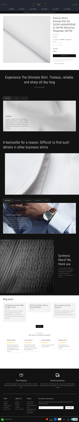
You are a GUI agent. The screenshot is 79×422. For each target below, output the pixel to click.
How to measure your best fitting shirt (62, 306)
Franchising (6, 407)
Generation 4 (38, 200)
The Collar (16, 98)
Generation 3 (28, 200)
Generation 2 (18, 200)
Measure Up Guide (19, 409)
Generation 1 (7, 200)
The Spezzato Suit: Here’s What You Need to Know (14, 306)
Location (17, 405)
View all (39, 326)
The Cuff (24, 98)
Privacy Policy (30, 403)
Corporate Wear (7, 405)
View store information (59, 63)
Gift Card (6, 402)
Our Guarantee (30, 402)
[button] (2, 4)
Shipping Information (31, 409)
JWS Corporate (7, 409)
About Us (17, 402)
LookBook (17, 407)
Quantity (54, 41)
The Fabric (7, 98)
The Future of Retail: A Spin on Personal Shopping (39, 306)
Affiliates (5, 403)
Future (47, 200)
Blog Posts (17, 403)
